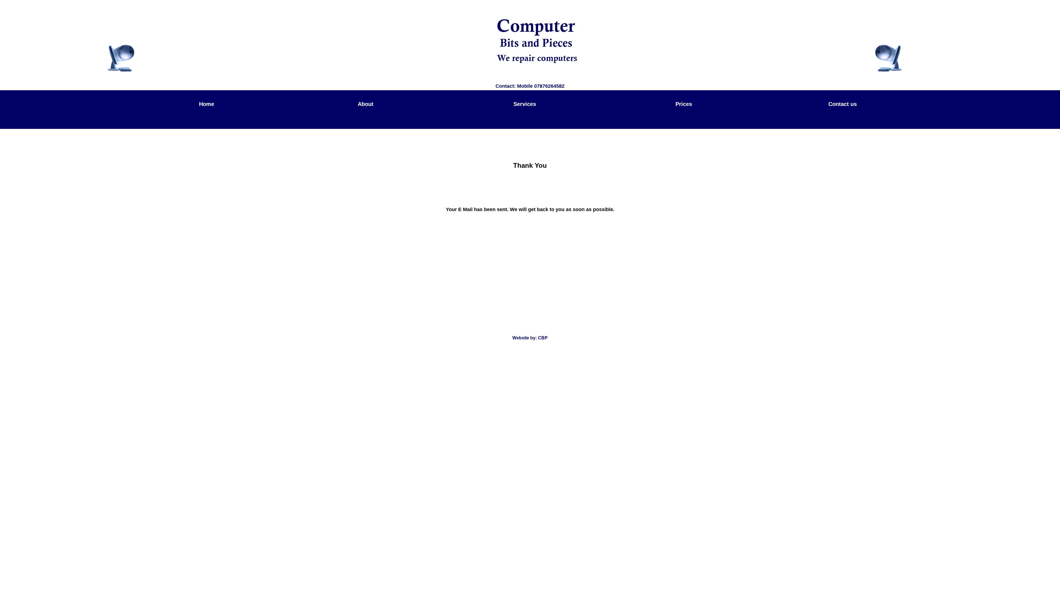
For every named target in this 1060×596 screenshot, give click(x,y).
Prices (683, 104)
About (365, 104)
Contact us (842, 104)
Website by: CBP (530, 338)
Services (524, 104)
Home (206, 104)
